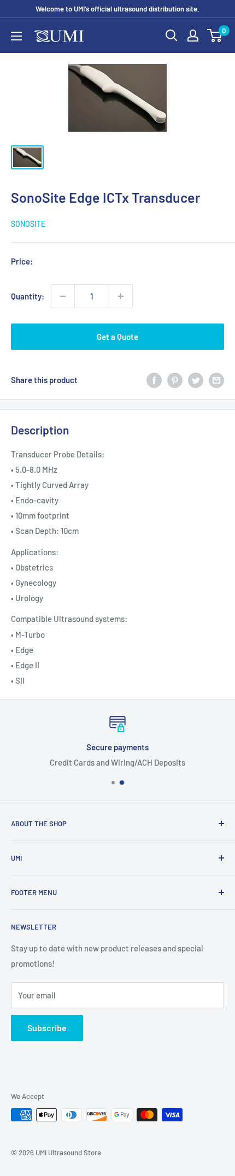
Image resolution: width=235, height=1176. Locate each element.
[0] (215, 35)
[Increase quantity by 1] (120, 296)
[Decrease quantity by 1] (62, 296)
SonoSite (28, 223)
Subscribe (47, 1027)
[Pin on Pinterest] (175, 380)
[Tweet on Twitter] (195, 380)
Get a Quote (117, 337)
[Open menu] (16, 36)
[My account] (192, 36)
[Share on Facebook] (154, 380)
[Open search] (172, 36)
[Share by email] (216, 380)
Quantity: (27, 296)
